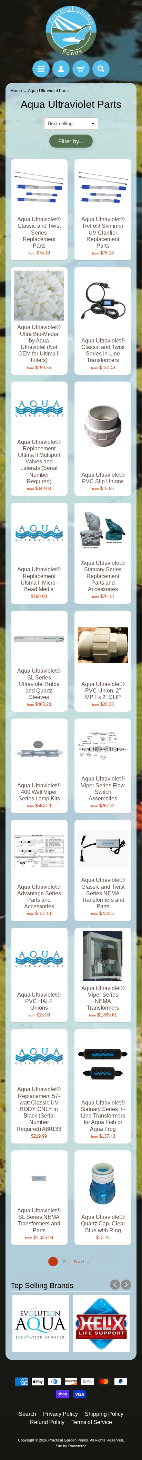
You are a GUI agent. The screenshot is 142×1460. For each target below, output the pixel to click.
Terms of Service (91, 1422)
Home (16, 91)
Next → (82, 1261)
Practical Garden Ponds (68, 1440)
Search (27, 1414)
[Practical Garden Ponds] (71, 31)
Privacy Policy (60, 1414)
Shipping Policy (104, 1414)
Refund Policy (47, 1422)
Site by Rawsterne (71, 1446)
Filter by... (71, 141)
